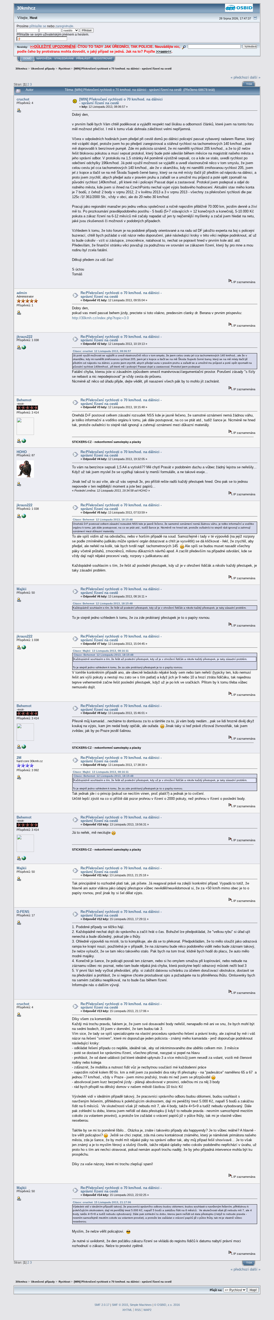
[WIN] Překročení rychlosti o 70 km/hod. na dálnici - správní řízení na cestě (121, 101)
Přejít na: (216, 1290)
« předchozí (240, 77)
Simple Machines (141, 1304)
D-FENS (23, 912)
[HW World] (24, 441)
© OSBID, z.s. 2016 (167, 1304)
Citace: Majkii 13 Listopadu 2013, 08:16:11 (101, 650)
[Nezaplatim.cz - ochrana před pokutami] (24, 348)
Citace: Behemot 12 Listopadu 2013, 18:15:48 (103, 519)
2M (19, 758)
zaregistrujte (64, 26)
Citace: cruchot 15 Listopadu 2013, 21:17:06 (102, 1202)
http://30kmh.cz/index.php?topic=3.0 (100, 318)
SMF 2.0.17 (101, 1304)
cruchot (23, 99)
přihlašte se (37, 26)
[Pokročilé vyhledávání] (184, 46)
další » (255, 77)
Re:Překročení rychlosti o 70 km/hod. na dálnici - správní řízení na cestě (121, 295)
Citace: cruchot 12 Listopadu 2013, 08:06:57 (102, 351)
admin (22, 293)
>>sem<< (164, 51)
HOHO (22, 452)
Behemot (24, 400)
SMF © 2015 (120, 1304)
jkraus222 (24, 337)
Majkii (21, 589)
